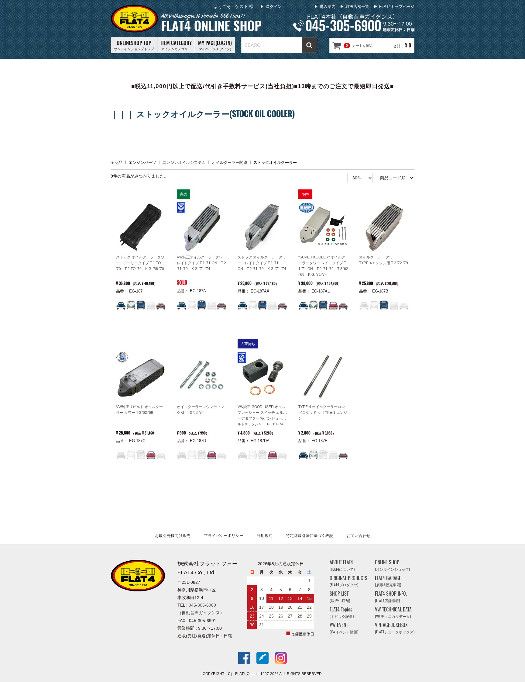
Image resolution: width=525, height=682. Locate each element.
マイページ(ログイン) (215, 45)
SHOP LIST (340, 596)
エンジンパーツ (142, 162)
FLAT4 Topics (342, 612)
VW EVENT (344, 628)
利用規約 (265, 535)
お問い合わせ (358, 535)
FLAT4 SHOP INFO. (391, 596)
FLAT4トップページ (396, 6)
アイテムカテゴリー (176, 45)
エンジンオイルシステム (184, 162)
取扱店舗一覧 (357, 6)
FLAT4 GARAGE (388, 581)
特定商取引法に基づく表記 (309, 535)
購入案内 (327, 6)
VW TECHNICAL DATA (393, 612)
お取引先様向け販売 (172, 535)
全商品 (116, 162)
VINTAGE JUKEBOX (394, 628)
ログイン (274, 6)
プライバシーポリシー (223, 535)
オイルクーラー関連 (229, 162)
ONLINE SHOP (392, 565)
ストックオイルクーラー (275, 162)
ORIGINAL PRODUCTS (348, 581)
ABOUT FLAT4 (342, 565)
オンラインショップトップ (134, 45)
